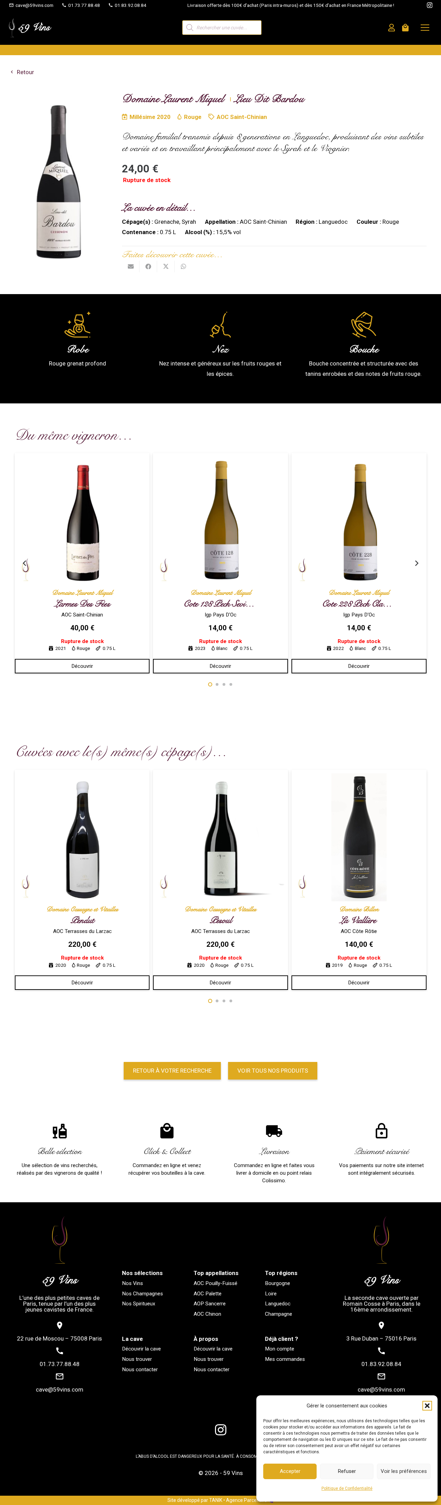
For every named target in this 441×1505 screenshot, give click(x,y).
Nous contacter (140, 1369)
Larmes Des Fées (82, 604)
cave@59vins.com (59, 1389)
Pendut (82, 920)
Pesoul (221, 920)
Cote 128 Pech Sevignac (221, 604)
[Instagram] (429, 5)
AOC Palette (208, 1294)
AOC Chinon (207, 1314)
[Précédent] (25, 563)
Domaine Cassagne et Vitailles (82, 909)
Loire (271, 1294)
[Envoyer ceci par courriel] (131, 266)
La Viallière (359, 920)
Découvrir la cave (141, 1349)
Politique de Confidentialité (346, 1488)
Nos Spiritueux (138, 1304)
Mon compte (279, 1349)
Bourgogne (277, 1283)
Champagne (278, 1314)
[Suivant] (416, 563)
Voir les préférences (404, 1471)
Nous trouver (137, 1359)
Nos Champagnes (142, 1294)
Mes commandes (285, 1359)
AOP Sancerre (210, 1304)
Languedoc (277, 1304)
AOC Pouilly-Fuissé (215, 1283)
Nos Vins (132, 1283)
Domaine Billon (359, 909)
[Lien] (391, 27)
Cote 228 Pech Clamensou (364, 604)
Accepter (290, 1471)
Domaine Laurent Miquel (82, 593)
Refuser (347, 1471)
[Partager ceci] (148, 266)
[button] (427, 1405)
